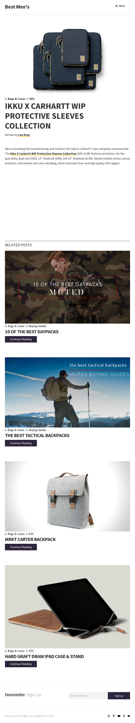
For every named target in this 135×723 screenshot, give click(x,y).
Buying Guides (37, 326)
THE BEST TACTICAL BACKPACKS (37, 435)
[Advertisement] (67, 198)
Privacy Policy (32, 716)
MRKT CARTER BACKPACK (30, 539)
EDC (32, 99)
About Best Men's (14, 716)
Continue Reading (21, 339)
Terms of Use (47, 716)
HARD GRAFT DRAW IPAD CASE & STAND (44, 656)
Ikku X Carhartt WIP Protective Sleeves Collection (43, 153)
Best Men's (17, 6)
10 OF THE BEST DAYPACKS (31, 331)
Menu (122, 5)
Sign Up (23, 694)
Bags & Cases (16, 99)
